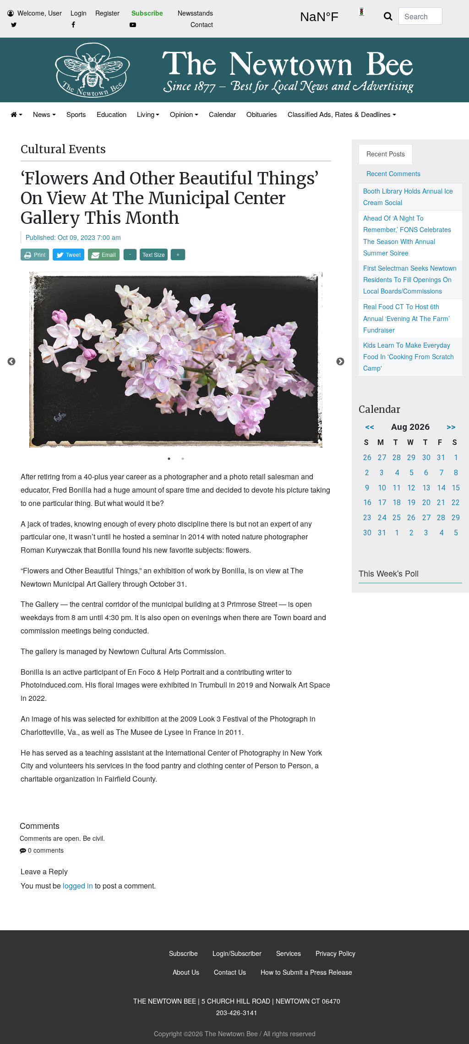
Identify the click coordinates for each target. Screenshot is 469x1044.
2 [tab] (182, 458)
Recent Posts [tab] (385, 153)
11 (397, 487)
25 (397, 517)
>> (451, 427)
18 (397, 502)
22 (456, 502)
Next (340, 362)
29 (411, 457)
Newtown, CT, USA (319, 17)
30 (426, 457)
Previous (11, 362)
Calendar (222, 114)
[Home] (16, 114)
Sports (76, 114)
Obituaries (261, 114)
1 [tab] (169, 458)
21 (441, 502)
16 (367, 502)
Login (79, 12)
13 (426, 487)
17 (382, 502)
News (41, 114)
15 (456, 487)
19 (411, 502)
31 (441, 457)
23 (367, 517)
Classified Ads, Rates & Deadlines (339, 114)
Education (111, 114)
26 (367, 457)
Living (145, 114)
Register (107, 12)
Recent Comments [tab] (393, 173)
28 (397, 457)
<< (369, 427)
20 (426, 502)
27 (382, 457)
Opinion (181, 114)
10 (382, 487)
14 (441, 487)
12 (411, 487)
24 (382, 517)
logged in (78, 885)
